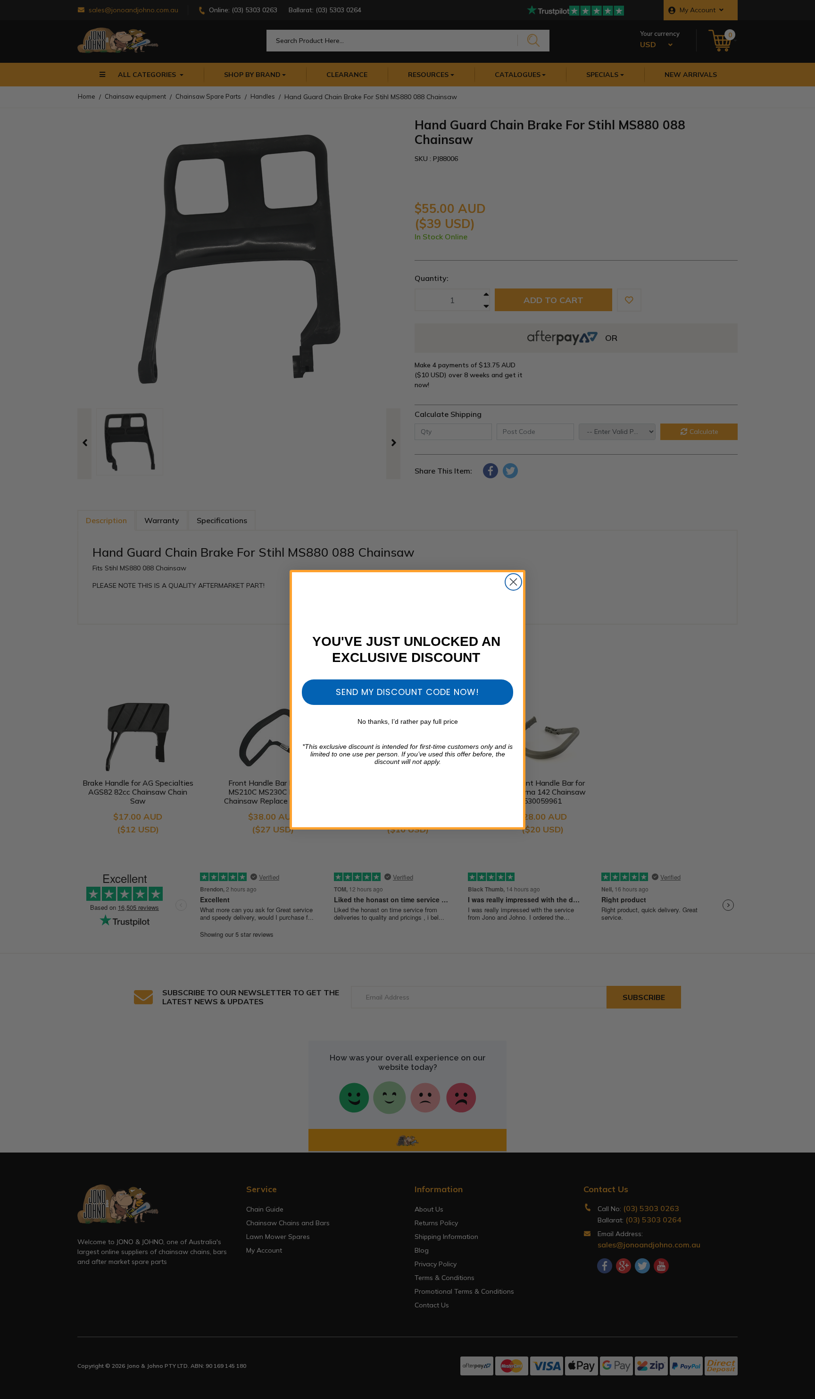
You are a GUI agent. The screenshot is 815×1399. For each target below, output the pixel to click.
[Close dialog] (513, 582)
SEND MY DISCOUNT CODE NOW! (407, 692)
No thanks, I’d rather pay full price (408, 721)
